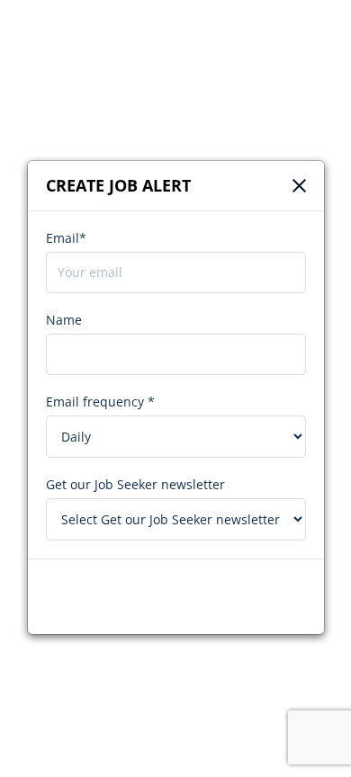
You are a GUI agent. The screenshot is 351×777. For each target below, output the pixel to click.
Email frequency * (100, 401)
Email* (66, 237)
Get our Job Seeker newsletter (135, 484)
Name (64, 319)
